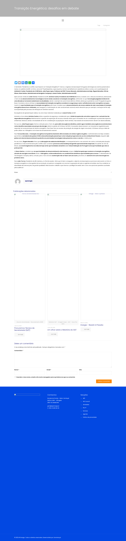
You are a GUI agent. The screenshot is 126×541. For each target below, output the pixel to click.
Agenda (85, 414)
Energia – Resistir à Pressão (92, 325)
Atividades (86, 404)
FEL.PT (84, 408)
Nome (16, 370)
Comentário (18, 350)
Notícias (85, 411)
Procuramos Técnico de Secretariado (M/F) (24, 329)
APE (84, 398)
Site (80, 370)
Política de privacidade (90, 417)
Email (49, 370)
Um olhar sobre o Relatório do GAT (62, 330)
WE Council (86, 401)
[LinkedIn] (104, 538)
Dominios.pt (57, 537)
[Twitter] (100, 538)
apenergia (28, 181)
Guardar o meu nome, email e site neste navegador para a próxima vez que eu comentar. (45, 377)
